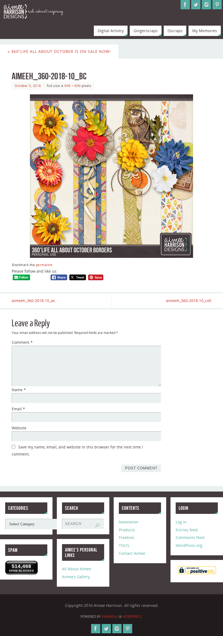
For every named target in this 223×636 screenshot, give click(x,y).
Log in (181, 522)
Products (127, 529)
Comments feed (190, 537)
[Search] (97, 525)
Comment (22, 342)
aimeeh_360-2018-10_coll (188, 300)
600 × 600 (72, 85)
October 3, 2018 (28, 85)
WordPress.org (189, 545)
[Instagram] (206, 4)
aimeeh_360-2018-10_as (33, 300)
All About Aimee (76, 568)
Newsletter (129, 522)
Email (18, 408)
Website (19, 427)
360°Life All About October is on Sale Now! (59, 51)
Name (19, 389)
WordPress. (132, 616)
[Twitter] (195, 4)
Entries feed (187, 529)
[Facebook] (185, 4)
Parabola (110, 616)
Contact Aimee (132, 553)
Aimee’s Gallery (76, 576)
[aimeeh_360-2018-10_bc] (111, 176)
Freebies (126, 537)
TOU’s (124, 545)
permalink (44, 265)
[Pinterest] (217, 4)
